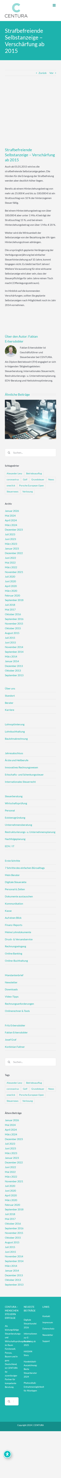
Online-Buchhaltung (16, 960)
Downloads (11, 989)
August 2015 (12, 632)
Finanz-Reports (13, 924)
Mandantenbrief (14, 975)
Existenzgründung (15, 817)
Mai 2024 (10, 515)
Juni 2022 (10, 557)
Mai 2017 (10, 609)
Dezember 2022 (14, 553)
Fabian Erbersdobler (16, 1032)
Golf (25, 479)
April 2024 (11, 520)
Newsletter (11, 982)
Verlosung (27, 491)
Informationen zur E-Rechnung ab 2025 (30, 1339)
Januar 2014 (12, 661)
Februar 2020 (12, 595)
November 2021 (14, 571)
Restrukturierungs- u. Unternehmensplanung (30, 831)
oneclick (11, 485)
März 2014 (11, 656)
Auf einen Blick (13, 917)
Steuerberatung (13, 796)
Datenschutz (48, 1328)
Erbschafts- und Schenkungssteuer (24, 774)
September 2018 (14, 600)
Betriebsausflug (34, 473)
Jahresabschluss (14, 753)
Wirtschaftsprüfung (16, 803)
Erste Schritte (12, 860)
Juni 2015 (10, 642)
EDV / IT (9, 846)
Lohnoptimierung (14, 724)
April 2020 (11, 585)
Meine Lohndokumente (18, 932)
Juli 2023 (10, 534)
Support (46, 1341)
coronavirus (13, 479)
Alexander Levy (14, 473)
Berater (9, 702)
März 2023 (11, 543)
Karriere (9, 709)
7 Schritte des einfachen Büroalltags (25, 867)
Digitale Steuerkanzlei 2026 (30, 1323)
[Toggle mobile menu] (54, 5)
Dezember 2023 (14, 529)
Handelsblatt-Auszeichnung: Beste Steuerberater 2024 (30, 1369)
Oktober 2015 (13, 628)
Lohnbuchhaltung (15, 731)
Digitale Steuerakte (15, 882)
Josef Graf (10, 1039)
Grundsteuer (37, 479)
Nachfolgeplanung (15, 838)
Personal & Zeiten (15, 889)
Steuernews (12, 491)
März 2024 (11, 524)
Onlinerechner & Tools (17, 1010)
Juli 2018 (10, 604)
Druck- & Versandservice (19, 939)
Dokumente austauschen (19, 896)
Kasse (8, 910)
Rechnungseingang (15, 946)
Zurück (43, 72)
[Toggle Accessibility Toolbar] (7, 1454)
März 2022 (11, 567)
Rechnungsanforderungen (19, 1003)
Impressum (47, 1322)
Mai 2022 (10, 562)
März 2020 (11, 590)
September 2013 (14, 675)
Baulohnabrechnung (16, 738)
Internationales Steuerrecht (20, 781)
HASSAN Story (28, 1353)
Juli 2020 (10, 576)
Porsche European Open (31, 485)
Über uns (10, 688)
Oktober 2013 (13, 670)
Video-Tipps (12, 996)
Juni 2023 (10, 539)
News (51, 479)
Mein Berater (12, 874)
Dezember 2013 (14, 665)
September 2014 (14, 651)
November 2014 (14, 646)
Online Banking (13, 953)
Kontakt (46, 1316)
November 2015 (14, 623)
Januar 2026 (12, 510)
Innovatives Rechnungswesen (21, 767)
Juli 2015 (10, 637)
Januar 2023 (12, 548)
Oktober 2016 (13, 614)
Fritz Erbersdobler (15, 1025)
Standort (10, 695)
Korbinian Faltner (15, 1046)
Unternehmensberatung (18, 824)
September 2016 (14, 618)
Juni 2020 (10, 581)
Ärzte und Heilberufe (16, 760)
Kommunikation (14, 903)
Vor (51, 72)
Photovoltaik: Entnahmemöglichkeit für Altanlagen (30, 1387)
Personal (10, 810)
